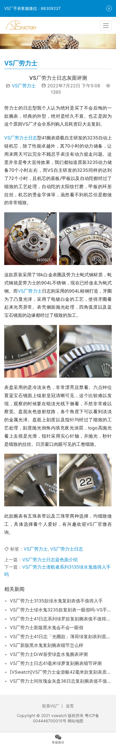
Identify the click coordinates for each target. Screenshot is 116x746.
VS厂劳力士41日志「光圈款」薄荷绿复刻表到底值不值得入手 (61, 636)
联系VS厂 (50, 705)
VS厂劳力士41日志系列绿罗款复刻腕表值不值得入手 (61, 619)
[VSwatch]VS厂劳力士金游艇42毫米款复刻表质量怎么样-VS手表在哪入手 (61, 672)
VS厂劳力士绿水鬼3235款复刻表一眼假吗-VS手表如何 (61, 610)
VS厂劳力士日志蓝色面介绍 (50, 559)
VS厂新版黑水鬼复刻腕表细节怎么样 (46, 645)
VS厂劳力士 (24, 85)
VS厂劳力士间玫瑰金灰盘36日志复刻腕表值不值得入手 (61, 681)
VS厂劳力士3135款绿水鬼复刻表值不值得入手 (56, 601)
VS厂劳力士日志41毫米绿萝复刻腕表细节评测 (56, 663)
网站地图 (75, 720)
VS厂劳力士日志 (20, 138)
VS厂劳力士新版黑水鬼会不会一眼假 (46, 627)
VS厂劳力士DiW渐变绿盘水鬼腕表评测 (49, 654)
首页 (70, 705)
